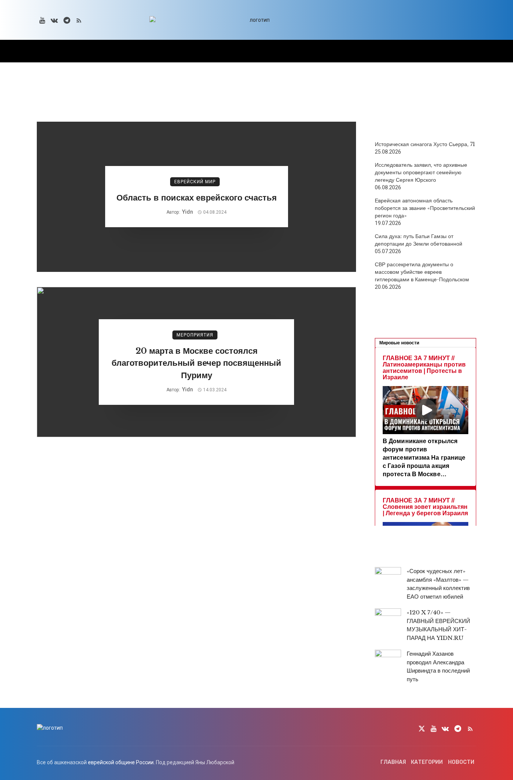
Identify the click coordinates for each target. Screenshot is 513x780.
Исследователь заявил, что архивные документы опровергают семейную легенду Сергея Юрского (421, 172)
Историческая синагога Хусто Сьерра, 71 (425, 144)
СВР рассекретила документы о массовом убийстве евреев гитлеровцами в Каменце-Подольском (422, 272)
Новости (461, 762)
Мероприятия (195, 335)
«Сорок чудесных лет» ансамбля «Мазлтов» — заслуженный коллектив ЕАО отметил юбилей (438, 583)
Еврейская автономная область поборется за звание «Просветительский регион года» (425, 208)
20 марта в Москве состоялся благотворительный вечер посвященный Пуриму (196, 363)
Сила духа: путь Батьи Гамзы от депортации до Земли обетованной (418, 240)
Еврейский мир (195, 181)
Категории (427, 762)
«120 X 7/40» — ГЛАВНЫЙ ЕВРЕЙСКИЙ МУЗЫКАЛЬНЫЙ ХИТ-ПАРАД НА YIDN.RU (438, 625)
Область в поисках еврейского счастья (196, 198)
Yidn (187, 212)
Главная (393, 762)
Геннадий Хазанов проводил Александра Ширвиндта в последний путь (438, 666)
